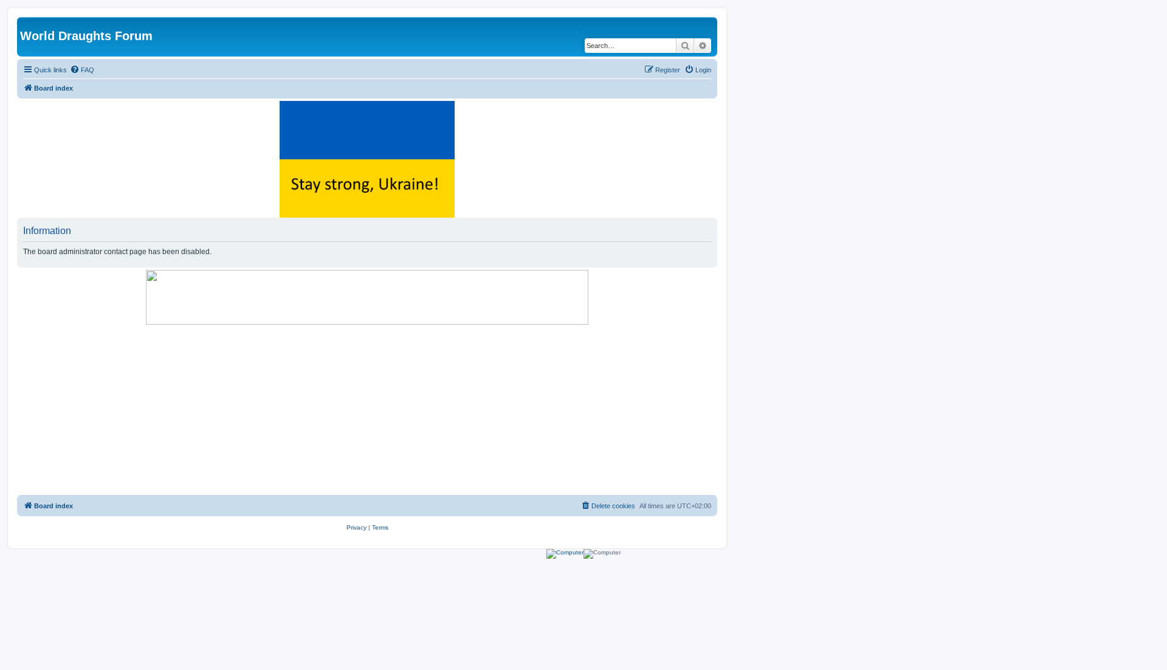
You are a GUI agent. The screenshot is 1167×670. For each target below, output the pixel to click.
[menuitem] (82, 70)
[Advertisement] (367, 410)
